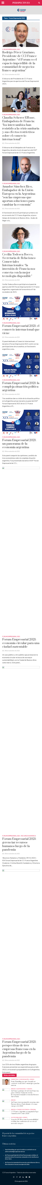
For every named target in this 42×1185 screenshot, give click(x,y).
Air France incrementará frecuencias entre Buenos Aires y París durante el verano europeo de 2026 (25, 1104)
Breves (13, 1088)
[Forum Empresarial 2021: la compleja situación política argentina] (21, 365)
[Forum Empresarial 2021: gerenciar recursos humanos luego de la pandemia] (21, 749)
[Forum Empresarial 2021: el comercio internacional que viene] (21, 308)
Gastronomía (21, 1088)
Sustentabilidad (16, 1117)
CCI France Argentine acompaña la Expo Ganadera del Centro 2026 (25, 1113)
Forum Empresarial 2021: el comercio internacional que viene (21, 329)
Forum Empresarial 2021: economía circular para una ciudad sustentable (20, 643)
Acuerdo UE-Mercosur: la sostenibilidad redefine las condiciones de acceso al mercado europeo (24, 1121)
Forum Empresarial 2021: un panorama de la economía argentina (19, 443)
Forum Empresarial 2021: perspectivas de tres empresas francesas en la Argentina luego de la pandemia (19, 1049)
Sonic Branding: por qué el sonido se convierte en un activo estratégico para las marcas (25, 1083)
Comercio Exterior (23, 1109)
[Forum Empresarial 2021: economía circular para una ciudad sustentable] (21, 550)
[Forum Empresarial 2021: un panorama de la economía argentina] (21, 422)
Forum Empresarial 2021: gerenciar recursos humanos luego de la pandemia (19, 844)
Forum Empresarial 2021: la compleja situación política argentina (20, 386)
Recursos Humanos (28, 836)
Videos (32, 1079)
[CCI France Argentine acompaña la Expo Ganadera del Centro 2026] (6, 1112)
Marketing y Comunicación (20, 1079)
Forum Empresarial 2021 (11, 49)
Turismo (29, 1088)
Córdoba (33, 1109)
